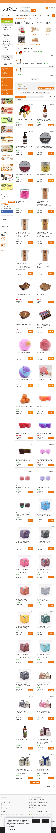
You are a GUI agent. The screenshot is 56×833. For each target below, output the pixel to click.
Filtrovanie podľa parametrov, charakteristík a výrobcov (34, 92)
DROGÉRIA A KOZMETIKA (6, 24)
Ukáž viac (34, 79)
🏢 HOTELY (4, 81)
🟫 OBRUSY (4, 19)
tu (12, 826)
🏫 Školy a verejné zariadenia (38, 811)
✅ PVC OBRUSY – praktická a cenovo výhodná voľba (41, 814)
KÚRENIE (5, 47)
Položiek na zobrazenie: (46, 88)
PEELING (6, 32)
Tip (24, 86)
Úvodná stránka (2, 15)
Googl (2, 242)
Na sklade (19, 84)
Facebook (3, 237)
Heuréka (3, 246)
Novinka (19, 86)
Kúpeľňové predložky (6, 57)
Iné (1, 249)
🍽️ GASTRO (47, 15)
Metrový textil (7, 52)
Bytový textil (37, 15)
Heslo (2, 200)
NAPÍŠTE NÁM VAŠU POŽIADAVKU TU (37, 805)
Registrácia (52, 4)
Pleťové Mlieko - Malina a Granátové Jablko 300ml (32, 63)
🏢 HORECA (4, 811)
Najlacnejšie (31, 97)
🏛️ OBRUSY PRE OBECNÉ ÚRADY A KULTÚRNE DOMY (12, 814)
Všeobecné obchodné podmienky (36, 801)
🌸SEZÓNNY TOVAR (5, 69)
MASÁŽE (6, 29)
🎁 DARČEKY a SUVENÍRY (5, 85)
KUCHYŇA (5, 54)
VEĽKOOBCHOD (32, 804)
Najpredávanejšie (21, 97)
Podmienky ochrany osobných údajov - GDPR (38, 802)
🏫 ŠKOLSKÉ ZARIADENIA (5, 73)
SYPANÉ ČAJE (6, 50)
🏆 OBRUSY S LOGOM (5, 816)
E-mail (2, 198)
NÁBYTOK (4, 90)
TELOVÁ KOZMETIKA (7, 35)
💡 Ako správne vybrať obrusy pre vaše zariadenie (41, 816)
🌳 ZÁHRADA (5, 78)
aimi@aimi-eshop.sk (6, 802)
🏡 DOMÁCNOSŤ (6, 21)
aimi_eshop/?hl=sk (6, 808)
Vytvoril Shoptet (52, 830)
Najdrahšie (40, 97)
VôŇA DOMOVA (6, 41)
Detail (30, 125)
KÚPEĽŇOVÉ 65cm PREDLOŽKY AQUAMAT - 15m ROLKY (8, 62)
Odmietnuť (36, 821)
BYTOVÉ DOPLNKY (7, 45)
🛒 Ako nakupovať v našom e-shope (36, 799)
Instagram (3, 244)
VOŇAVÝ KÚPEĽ (8, 27)
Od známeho (4, 239)
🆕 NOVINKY (5, 93)
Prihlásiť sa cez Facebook (8, 211)
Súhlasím (45, 821)
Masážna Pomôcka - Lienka (32, 51)
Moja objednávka (33, 807)
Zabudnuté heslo (4, 204)
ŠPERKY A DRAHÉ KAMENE (23, 15)
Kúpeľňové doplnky (6, 38)
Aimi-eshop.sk (5, 806)
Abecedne (19, 99)
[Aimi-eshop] (10, 9)
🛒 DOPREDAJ (9, 15)
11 (54, 96)
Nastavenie (11, 829)
